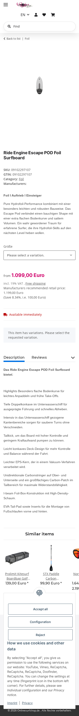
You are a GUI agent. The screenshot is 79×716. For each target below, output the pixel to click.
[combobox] (39, 255)
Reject (40, 635)
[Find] (9, 26)
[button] (36, 14)
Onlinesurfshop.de (28, 710)
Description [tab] (14, 357)
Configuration (40, 622)
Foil (21, 179)
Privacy (27, 703)
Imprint (12, 703)
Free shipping (35, 283)
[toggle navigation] (6, 3)
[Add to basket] (7, 47)
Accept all (40, 609)
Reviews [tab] (39, 357)
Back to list (14, 39)
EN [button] (23, 14)
